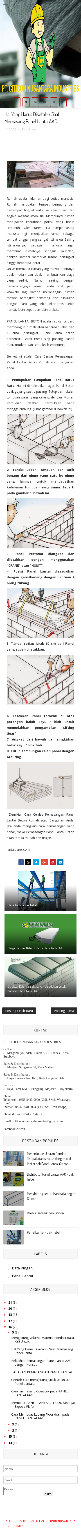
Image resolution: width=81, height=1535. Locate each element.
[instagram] (44, 102)
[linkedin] (63, 102)
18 (10, 1314)
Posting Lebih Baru (19, 1011)
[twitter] (26, 102)
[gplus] (35, 102)
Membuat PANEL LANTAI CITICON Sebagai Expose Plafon (43, 1405)
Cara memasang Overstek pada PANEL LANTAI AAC (39, 1393)
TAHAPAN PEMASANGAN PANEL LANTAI (41, 1372)
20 (10, 1308)
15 (10, 1436)
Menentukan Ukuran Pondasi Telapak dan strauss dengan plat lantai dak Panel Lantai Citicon (49, 1158)
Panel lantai (30, 129)
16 (10, 1327)
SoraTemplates (35, 1526)
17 (10, 1321)
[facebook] (16, 102)
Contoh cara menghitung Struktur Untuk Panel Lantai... (40, 1382)
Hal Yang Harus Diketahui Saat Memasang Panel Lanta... (42, 1351)
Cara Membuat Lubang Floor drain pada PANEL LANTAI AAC (40, 1416)
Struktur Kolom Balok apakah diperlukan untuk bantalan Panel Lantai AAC (37, 989)
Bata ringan (22, 1268)
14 (10, 1443)
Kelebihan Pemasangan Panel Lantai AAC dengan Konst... (41, 1362)
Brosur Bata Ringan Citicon (45, 1213)
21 (10, 1302)
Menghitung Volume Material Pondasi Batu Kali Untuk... (42, 1340)
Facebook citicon (14, 1129)
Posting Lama (64, 1011)
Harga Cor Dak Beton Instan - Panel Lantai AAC (36, 948)
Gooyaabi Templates (60, 1526)
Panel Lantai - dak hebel (22, 905)
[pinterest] (53, 102)
